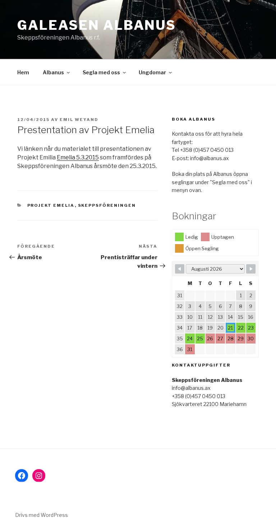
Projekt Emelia (51, 205)
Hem (23, 72)
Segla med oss (101, 72)
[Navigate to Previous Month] (179, 269)
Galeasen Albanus (96, 25)
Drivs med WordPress (41, 515)
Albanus (53, 72)
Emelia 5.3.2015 (78, 157)
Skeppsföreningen (107, 205)
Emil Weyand (79, 119)
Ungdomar (152, 72)
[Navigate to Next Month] (251, 269)
